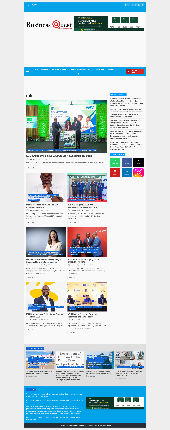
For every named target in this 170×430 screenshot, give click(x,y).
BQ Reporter (33, 320)
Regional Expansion (42, 364)
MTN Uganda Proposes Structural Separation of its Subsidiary (87, 296)
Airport (35, 357)
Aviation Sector (32, 360)
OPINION (76, 74)
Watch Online (134, 71)
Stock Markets (73, 254)
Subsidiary (46, 197)
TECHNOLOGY (112, 69)
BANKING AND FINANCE (76, 247)
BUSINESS (44, 69)
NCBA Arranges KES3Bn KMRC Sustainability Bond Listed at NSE (87, 187)
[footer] (109, 24)
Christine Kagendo (76, 265)
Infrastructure (99, 360)
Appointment (37, 195)
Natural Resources (93, 367)
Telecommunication (33, 199)
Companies (31, 252)
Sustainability (92, 150)
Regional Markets (58, 307)
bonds (36, 150)
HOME (36, 69)
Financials (79, 250)
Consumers (39, 252)
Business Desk (34, 210)
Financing (103, 357)
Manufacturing (107, 364)
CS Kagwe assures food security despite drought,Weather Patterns (125, 136)
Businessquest (91, 425)
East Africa (48, 360)
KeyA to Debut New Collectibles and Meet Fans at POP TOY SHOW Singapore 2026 (129, 360)
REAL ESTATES (81, 199)
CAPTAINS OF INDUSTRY (60, 69)
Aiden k (72, 320)
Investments (83, 150)
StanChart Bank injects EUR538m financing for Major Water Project (98, 373)
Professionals (38, 197)
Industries (90, 360)
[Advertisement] (85, 49)
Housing (95, 197)
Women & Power (57, 254)
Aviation (41, 357)
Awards (30, 304)
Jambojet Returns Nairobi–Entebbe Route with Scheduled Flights (39, 373)
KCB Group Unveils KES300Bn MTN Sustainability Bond (66, 126)
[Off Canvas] (27, 71)
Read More (31, 167)
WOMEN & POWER (99, 69)
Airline (30, 357)
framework (58, 150)
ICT (43, 195)
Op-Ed (49, 254)
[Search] (123, 72)
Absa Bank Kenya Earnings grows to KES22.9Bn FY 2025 (87, 242)
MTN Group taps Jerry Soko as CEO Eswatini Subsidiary (46, 187)
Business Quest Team (77, 210)
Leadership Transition (52, 195)
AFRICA (30, 195)
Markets (30, 197)
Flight (29, 362)
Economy (96, 357)
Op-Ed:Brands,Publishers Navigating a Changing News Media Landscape (46, 242)
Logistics (98, 364)
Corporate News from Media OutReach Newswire (71, 367)
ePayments (79, 307)
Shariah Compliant (92, 252)
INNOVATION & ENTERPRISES (80, 69)
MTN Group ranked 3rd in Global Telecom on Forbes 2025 (46, 296)
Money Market (88, 307)
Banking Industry (88, 247)
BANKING (30, 150)
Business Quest (34, 265)
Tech (52, 197)
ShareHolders (82, 252)
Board (77, 197)
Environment (50, 150)
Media (44, 254)
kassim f (32, 159)
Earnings (72, 250)
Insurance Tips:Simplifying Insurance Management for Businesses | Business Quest (124, 122)
